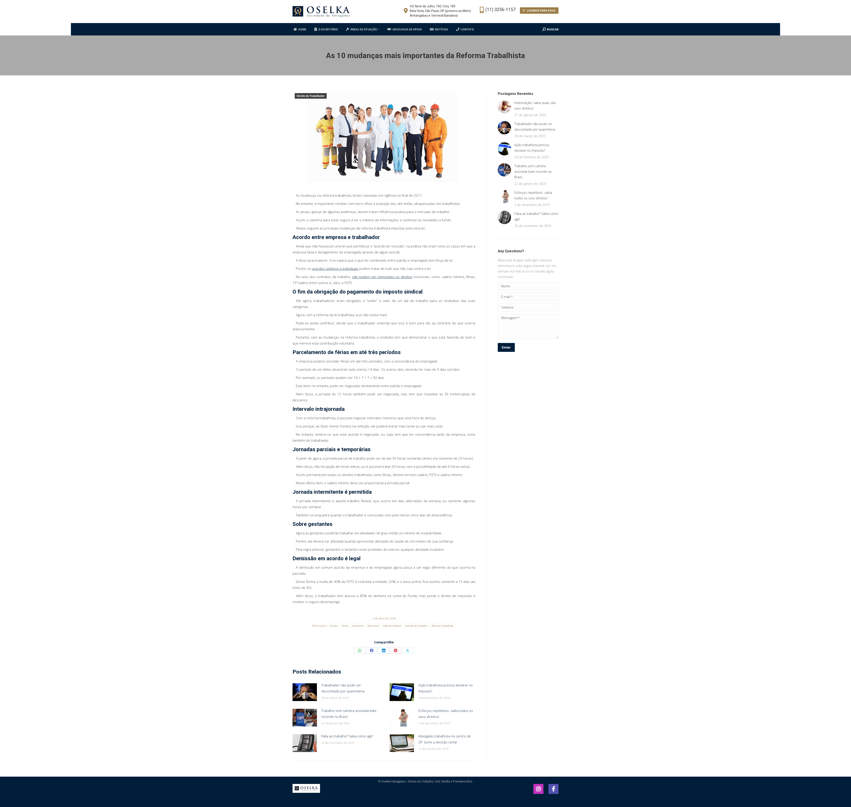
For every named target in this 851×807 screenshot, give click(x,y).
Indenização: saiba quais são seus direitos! (535, 105)
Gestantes (358, 626)
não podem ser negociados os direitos (382, 276)
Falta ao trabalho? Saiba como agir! (347, 736)
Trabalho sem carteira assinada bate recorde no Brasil (349, 713)
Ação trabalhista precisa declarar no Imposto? (445, 688)
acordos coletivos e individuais (335, 268)
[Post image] (305, 692)
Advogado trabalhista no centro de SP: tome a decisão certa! (444, 739)
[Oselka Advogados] (306, 792)
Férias (345, 626)
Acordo (334, 626)
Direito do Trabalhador (311, 96)
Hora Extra (373, 626)
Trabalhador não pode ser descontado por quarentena (343, 688)
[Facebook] (538, 789)
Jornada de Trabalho (416, 626)
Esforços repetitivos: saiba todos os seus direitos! (445, 713)
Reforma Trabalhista (443, 626)
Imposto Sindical (392, 626)
